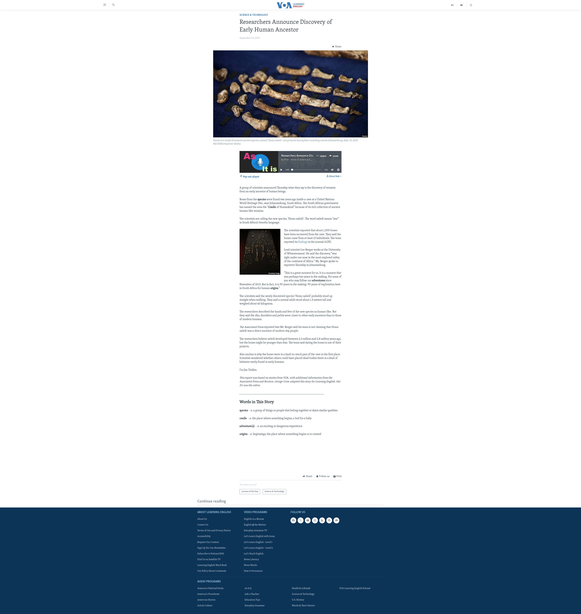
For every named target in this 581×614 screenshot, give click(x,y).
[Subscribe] (336, 520)
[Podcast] (329, 520)
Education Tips (252, 600)
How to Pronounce (253, 571)
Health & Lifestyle (301, 588)
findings (302, 242)
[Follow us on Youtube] (308, 520)
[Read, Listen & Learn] (471, 5)
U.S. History (298, 600)
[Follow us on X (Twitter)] (300, 520)
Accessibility (204, 536)
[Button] (336, 47)
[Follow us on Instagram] (315, 520)
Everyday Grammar (255, 605)
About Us (202, 519)
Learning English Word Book (212, 565)
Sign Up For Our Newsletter (211, 548)
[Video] (461, 5)
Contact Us (202, 525)
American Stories (206, 600)
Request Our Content (208, 542)
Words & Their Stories (303, 605)
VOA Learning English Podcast (354, 588)
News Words (250, 565)
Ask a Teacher (252, 594)
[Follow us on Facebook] (293, 520)
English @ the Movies (255, 525)
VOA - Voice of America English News (303, 160)
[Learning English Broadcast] (452, 5)
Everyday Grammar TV (255, 530)
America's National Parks (210, 588)
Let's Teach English (253, 554)
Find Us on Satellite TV (209, 559)
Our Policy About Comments (211, 571)
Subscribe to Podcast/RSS (210, 554)
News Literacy (251, 559)
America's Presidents (208, 594)
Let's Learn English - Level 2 (258, 548)
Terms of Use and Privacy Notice (214, 530)
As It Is (248, 588)
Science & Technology (254, 15)
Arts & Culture (204, 605)
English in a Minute (254, 519)
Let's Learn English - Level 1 (258, 542)
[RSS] (322, 520)
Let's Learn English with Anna (259, 536)
